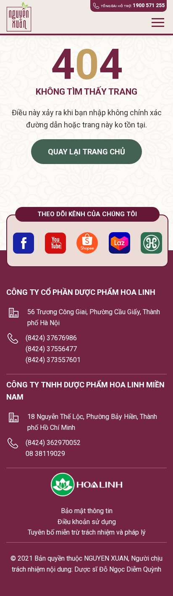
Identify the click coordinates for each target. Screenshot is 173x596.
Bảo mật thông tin (87, 511)
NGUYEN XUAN (106, 558)
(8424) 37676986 (51, 338)
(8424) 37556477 (51, 349)
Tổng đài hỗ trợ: (133, 5)
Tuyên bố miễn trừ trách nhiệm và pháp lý (87, 532)
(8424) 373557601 (53, 360)
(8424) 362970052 (53, 443)
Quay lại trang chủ (86, 151)
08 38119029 (45, 454)
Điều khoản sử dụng (87, 522)
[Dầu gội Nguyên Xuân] (22, 17)
